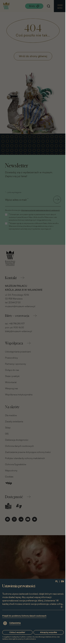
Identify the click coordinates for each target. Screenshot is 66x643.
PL (56, 581)
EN (62, 581)
